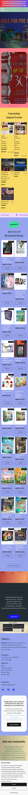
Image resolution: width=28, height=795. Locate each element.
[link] (14, 792)
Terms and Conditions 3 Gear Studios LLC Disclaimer (14, 716)
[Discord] (3, 689)
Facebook (20, 746)
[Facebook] (8, 689)
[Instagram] (13, 689)
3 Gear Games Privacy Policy (14, 720)
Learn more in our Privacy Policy (9, 779)
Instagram (13, 746)
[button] (2, 9)
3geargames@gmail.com (8, 684)
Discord (6, 746)
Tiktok (8, 749)
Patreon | (19, 749)
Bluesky (13, 749)
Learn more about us (6, 781)
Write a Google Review (17, 751)
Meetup (6, 751)
